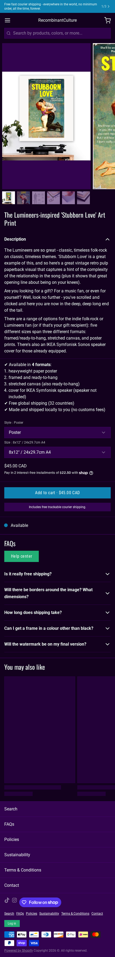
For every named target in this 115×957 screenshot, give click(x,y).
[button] (57, 492)
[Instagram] (14, 902)
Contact (11, 885)
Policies (11, 839)
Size (24, 442)
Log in (12, 923)
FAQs (9, 824)
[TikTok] (7, 902)
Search (10, 808)
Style (13, 422)
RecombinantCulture (57, 20)
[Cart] (105, 20)
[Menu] (9, 20)
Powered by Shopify (18, 950)
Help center (21, 556)
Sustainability (17, 854)
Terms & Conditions (22, 870)
